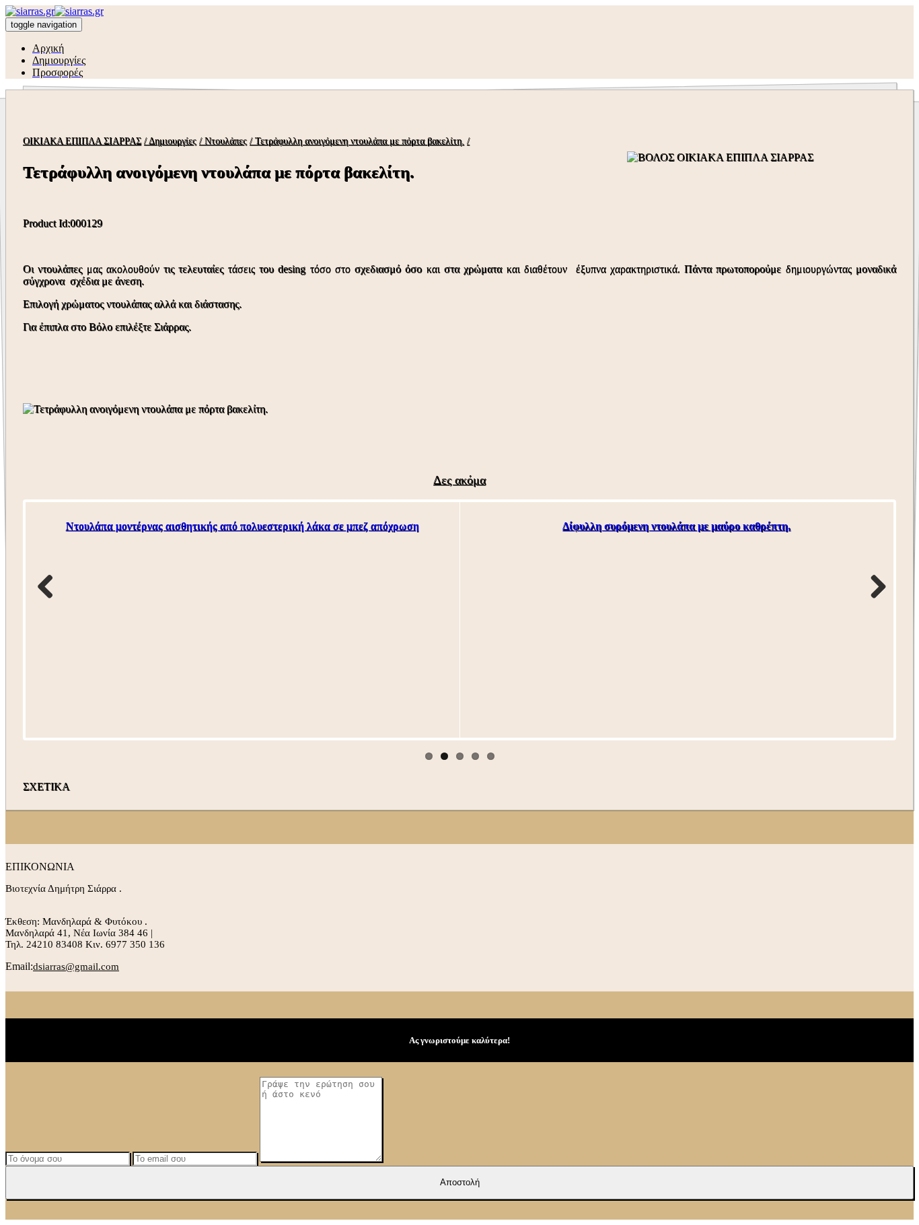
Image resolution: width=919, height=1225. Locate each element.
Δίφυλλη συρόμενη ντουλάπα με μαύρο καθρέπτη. (676, 526)
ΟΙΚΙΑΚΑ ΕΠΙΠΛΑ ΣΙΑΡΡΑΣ (82, 141)
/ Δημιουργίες (170, 141)
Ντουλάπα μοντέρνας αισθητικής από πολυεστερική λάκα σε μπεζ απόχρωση (242, 526)
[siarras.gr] (54, 11)
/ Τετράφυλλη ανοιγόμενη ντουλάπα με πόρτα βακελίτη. (357, 141)
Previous (45, 586)
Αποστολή (460, 1182)
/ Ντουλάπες (223, 141)
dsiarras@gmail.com (76, 966)
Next (873, 586)
